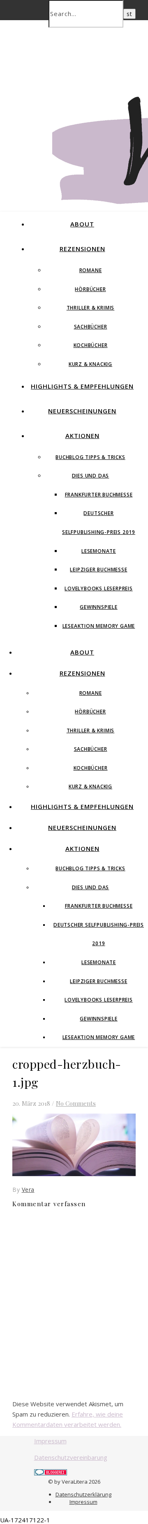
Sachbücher (90, 326)
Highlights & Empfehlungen (82, 386)
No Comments (76, 1103)
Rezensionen (82, 249)
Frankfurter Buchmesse (99, 494)
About (82, 224)
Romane (90, 270)
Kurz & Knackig (90, 364)
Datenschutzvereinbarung (70, 1457)
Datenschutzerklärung (83, 1494)
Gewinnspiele (99, 607)
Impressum (50, 1441)
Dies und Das (90, 475)
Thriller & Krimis (91, 307)
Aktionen (82, 435)
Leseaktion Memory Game (98, 625)
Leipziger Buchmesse (98, 569)
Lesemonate (98, 551)
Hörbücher (90, 289)
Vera (28, 1189)
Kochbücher (91, 345)
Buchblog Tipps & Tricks (90, 457)
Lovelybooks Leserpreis (99, 588)
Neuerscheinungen (82, 411)
